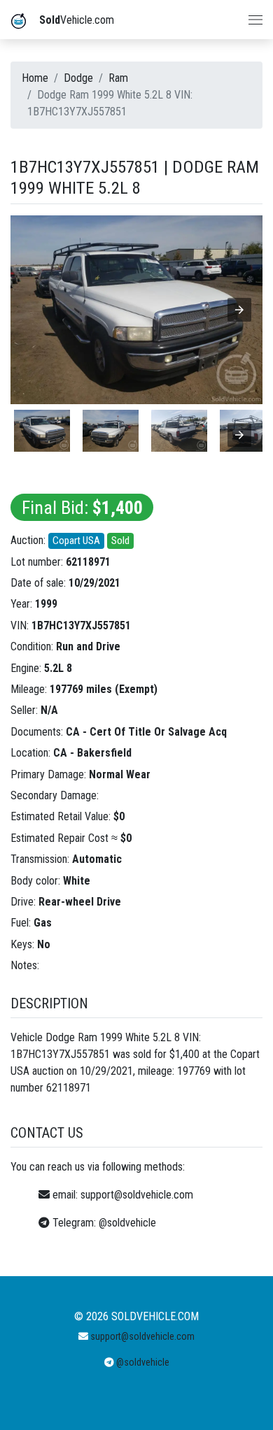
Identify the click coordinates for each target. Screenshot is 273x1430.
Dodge (78, 78)
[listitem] (42, 431)
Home (35, 78)
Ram (118, 78)
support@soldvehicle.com (136, 1194)
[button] (239, 310)
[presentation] (239, 435)
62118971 (88, 562)
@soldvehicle (127, 1222)
